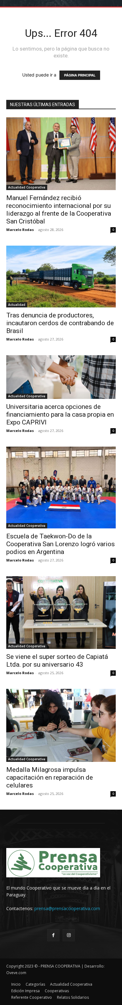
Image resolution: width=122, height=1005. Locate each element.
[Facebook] (53, 935)
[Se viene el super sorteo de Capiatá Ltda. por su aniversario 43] (61, 612)
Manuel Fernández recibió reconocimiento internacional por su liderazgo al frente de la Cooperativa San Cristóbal (58, 209)
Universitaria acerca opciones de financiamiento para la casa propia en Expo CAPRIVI (60, 414)
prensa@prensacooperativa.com (67, 908)
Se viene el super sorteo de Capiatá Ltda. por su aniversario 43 (57, 660)
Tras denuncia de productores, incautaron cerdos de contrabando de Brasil (60, 323)
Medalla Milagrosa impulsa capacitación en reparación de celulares (49, 777)
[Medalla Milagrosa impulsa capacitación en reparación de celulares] (61, 725)
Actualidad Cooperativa (26, 187)
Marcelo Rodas (20, 229)
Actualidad (16, 304)
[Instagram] (69, 935)
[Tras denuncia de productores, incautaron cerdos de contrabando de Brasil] (61, 276)
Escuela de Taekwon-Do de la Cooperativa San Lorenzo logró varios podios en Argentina (60, 544)
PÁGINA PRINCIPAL (79, 75)
